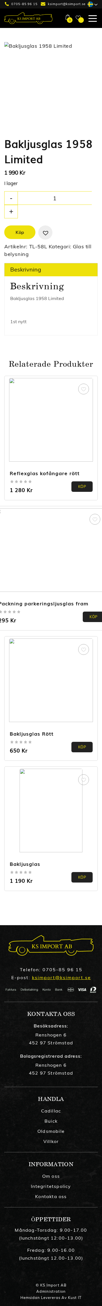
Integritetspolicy (51, 1186)
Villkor (51, 1141)
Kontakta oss (51, 1196)
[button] (45, 232)
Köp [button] (82, 486)
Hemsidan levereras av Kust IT (51, 1297)
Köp (20, 232)
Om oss (51, 1176)
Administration (51, 1291)
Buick (51, 1121)
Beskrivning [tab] (25, 269)
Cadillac (51, 1111)
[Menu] (90, 18)
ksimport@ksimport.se (67, 4)
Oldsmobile (51, 1131)
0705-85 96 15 (24, 4)
